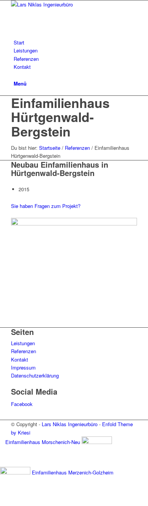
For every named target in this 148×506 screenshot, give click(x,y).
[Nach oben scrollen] (2, 501)
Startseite (49, 147)
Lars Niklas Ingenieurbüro (70, 424)
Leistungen (23, 343)
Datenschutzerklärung (35, 375)
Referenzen (77, 147)
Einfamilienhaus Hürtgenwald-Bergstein (60, 117)
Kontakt (19, 359)
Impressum (23, 367)
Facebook (22, 404)
